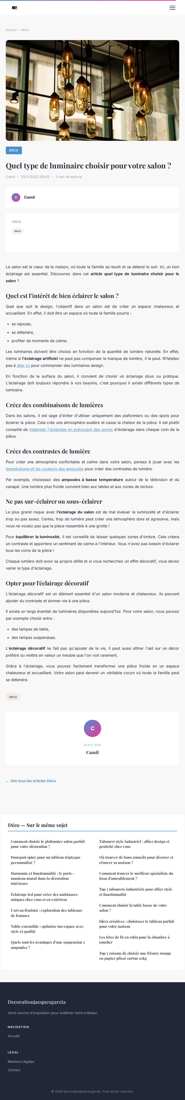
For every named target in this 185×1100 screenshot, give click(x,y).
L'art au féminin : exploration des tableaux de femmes (46, 913)
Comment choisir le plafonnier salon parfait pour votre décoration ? (48, 844)
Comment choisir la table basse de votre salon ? (133, 908)
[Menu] (172, 8)
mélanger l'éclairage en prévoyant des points (70, 429)
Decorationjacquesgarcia (37, 1001)
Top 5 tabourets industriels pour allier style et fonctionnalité (135, 892)
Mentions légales (21, 1061)
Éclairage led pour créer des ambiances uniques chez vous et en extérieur (44, 897)
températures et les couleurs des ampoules (45, 468)
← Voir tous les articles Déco (31, 781)
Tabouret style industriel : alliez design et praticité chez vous (134, 844)
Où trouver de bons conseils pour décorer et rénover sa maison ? (136, 860)
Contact (14, 1070)
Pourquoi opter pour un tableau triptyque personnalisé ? (45, 860)
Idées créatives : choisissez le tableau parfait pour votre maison (136, 924)
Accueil (11, 30)
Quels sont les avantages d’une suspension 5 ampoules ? (48, 945)
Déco (25, 30)
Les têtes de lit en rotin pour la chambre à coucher (134, 940)
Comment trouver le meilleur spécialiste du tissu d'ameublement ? (136, 876)
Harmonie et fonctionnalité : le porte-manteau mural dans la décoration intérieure (42, 878)
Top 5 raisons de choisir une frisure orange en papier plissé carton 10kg (135, 956)
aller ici (23, 365)
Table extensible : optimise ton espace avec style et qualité (47, 929)
